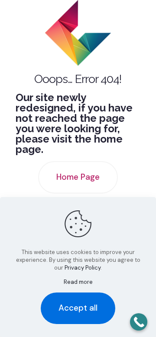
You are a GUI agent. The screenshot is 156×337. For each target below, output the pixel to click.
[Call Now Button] (138, 322)
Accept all (78, 307)
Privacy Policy (83, 267)
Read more (78, 282)
